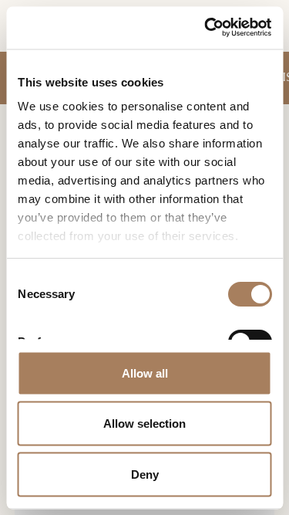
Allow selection (144, 423)
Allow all (145, 372)
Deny (145, 473)
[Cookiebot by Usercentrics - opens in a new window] (205, 27)
